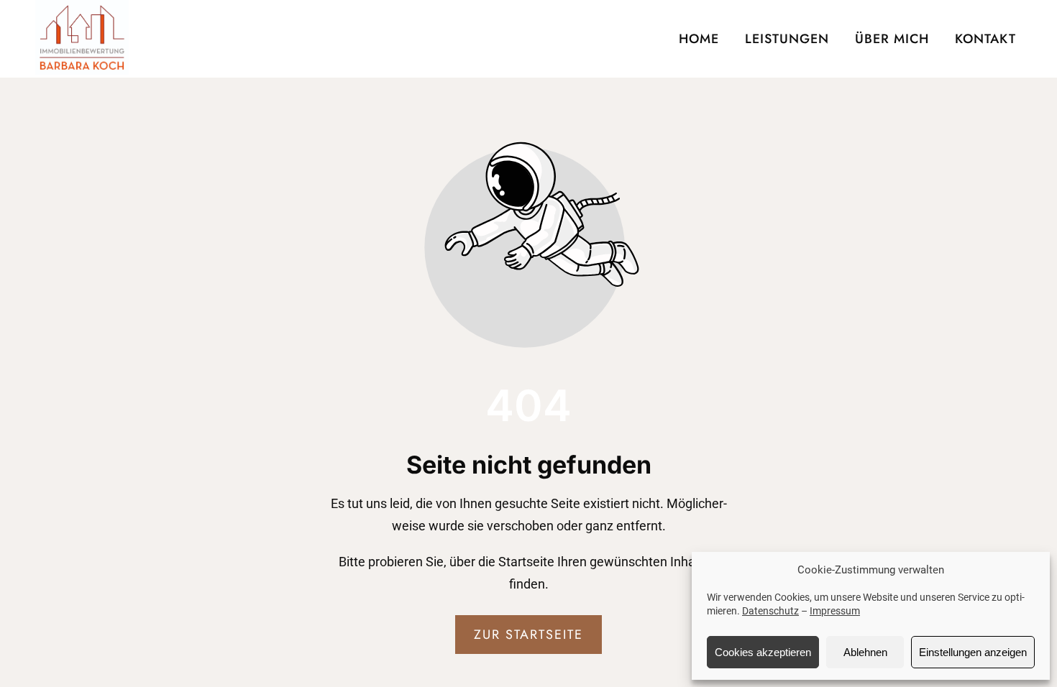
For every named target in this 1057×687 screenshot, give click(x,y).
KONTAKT (985, 38)
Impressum (835, 611)
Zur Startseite (528, 634)
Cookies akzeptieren (763, 652)
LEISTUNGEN (787, 38)
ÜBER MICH (892, 38)
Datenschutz (770, 611)
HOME (699, 38)
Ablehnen (865, 652)
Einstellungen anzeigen (973, 652)
